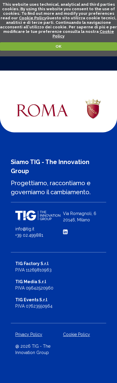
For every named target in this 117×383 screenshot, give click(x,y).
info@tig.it (24, 228)
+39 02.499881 (29, 235)
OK (59, 46)
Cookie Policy (32, 18)
